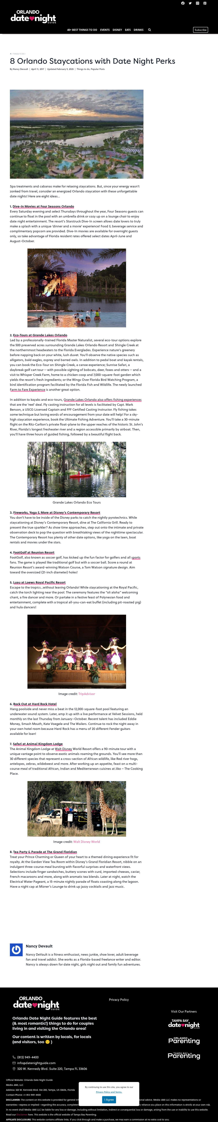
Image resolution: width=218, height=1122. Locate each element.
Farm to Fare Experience (27, 389)
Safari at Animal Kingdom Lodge (38, 743)
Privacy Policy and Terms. (109, 1092)
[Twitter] (190, 3)
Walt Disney (63, 748)
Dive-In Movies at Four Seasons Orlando (43, 206)
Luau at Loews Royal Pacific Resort (39, 582)
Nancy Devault (20, 69)
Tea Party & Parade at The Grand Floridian (45, 851)
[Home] (10, 54)
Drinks (138, 30)
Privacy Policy (119, 999)
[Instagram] (197, 3)
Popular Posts (98, 69)
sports (135, 557)
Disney (117, 30)
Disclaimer (22, 1114)
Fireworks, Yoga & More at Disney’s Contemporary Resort (56, 512)
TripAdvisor (87, 693)
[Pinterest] (205, 3)
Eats (128, 30)
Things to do (83, 69)
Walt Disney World (86, 841)
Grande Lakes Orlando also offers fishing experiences (103, 399)
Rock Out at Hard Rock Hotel (35, 703)
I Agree (109, 1100)
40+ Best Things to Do (82, 30)
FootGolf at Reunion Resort (33, 552)
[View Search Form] (149, 30)
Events (105, 30)
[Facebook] (183, 3)
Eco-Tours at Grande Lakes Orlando (40, 335)
